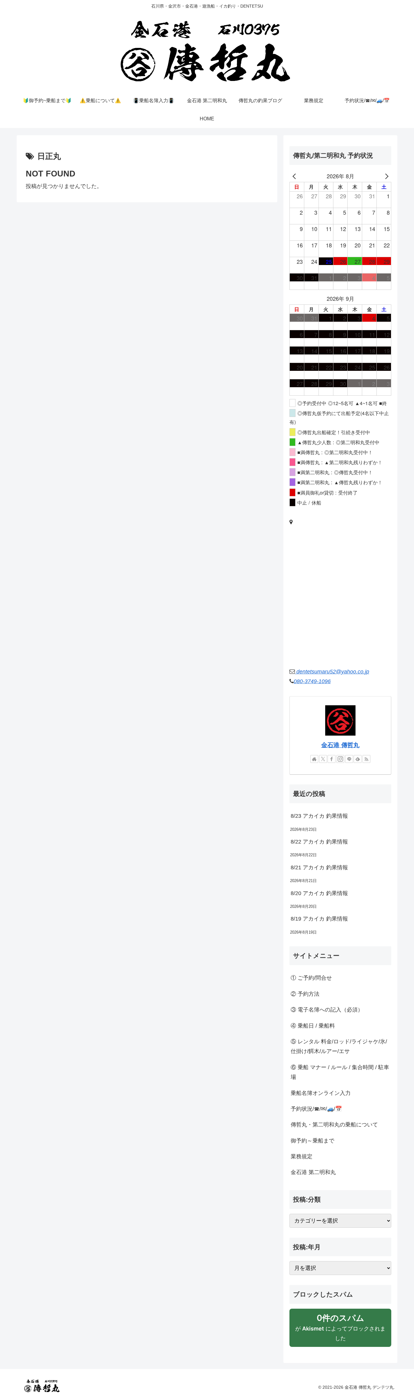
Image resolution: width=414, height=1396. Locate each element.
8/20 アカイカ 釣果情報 (319, 893)
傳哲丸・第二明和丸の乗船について (334, 1125)
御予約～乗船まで (312, 1141)
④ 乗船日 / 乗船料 (313, 1026)
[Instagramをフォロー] (340, 759)
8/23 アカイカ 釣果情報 (319, 816)
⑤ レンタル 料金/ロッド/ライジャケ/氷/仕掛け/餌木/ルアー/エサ (339, 1046)
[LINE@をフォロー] (349, 759)
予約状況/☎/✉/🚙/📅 (316, 1109)
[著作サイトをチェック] (314, 759)
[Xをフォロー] (323, 759)
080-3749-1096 (312, 681)
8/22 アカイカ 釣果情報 (319, 842)
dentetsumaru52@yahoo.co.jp (332, 672)
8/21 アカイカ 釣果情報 (319, 867)
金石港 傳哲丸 (340, 745)
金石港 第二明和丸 (313, 1172)
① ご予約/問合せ (311, 978)
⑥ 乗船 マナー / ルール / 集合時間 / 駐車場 (340, 1072)
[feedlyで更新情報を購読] (358, 759)
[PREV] (295, 176)
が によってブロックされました (340, 1330)
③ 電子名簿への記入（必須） (327, 1010)
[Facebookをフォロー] (332, 759)
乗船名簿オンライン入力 (321, 1093)
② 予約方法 (305, 994)
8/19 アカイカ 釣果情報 (319, 919)
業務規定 (301, 1156)
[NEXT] (385, 176)
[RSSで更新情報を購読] (366, 759)
